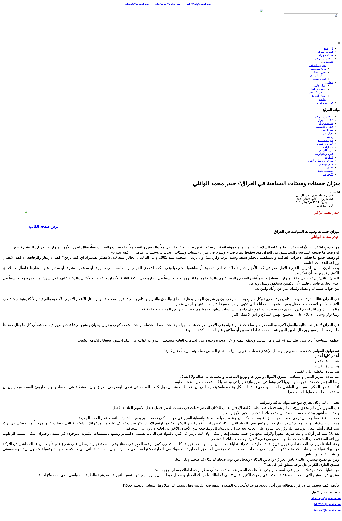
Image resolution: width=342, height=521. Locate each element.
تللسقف (328, 61)
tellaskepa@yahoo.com (168, 4)
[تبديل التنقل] (339, 43)
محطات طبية (318, 89)
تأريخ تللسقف (318, 68)
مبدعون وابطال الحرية (320, 160)
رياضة (322, 99)
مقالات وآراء (326, 123)
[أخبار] (326, 83)
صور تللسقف (318, 72)
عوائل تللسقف (317, 75)
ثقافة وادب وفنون (323, 58)
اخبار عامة (327, 133)
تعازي (330, 167)
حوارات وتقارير (324, 102)
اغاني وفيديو (326, 164)
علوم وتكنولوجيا (324, 153)
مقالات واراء (326, 55)
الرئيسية (328, 48)
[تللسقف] (322, 62)
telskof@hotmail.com (327, 510)
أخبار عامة (320, 85)
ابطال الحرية (319, 95)
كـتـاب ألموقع (325, 51)
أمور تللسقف (325, 150)
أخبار (330, 82)
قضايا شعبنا (319, 78)
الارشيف (328, 174)
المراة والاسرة (325, 143)
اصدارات (328, 147)
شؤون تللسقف (317, 65)
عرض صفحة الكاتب (44, 226)
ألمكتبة (329, 157)
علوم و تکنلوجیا (317, 92)
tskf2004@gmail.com (199, 4)
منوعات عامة (325, 140)
